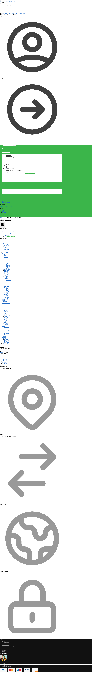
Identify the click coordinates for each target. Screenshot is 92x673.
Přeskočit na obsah (12, 1)
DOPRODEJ (6, 327)
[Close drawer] (0, 3)
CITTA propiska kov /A (6, 235)
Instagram (4, 212)
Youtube (3, 211)
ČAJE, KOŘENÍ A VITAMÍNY (7, 305)
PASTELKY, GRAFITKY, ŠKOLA (6, 274)
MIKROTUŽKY (7, 269)
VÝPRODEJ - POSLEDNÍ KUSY (5, 336)
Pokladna (4, 78)
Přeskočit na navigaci (4, 1)
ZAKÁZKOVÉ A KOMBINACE (7, 298)
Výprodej (4, 326)
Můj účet (3, 16)
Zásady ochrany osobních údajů (8, 646)
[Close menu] (0, 0)
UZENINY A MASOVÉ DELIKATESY (7, 317)
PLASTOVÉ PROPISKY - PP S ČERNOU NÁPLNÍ (8, 281)
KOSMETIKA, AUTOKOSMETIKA (8, 315)
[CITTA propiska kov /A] (24, 231)
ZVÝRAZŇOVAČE (5, 343)
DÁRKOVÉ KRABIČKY (6, 245)
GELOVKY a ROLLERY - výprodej (6, 329)
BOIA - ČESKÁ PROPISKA (8, 289)
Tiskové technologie (6, 643)
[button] (1, 142)
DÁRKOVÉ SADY (6, 255)
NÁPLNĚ (6, 248)
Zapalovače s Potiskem (18, 170)
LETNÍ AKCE (4, 300)
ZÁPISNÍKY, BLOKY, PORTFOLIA (6, 250)
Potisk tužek (4, 360)
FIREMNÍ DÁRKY (6, 310)
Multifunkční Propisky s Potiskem (6, 271)
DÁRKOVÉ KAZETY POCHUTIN (6, 308)
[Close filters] (0, 365)
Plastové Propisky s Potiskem (6, 277)
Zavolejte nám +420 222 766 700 (6, 206)
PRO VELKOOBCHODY (8, 284)
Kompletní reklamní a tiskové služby (7, 666)
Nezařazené (4, 301)
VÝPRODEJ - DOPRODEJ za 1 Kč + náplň (7, 333)
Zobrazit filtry (3, 227)
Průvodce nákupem (5, 642)
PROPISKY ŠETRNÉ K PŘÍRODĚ (6, 286)
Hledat (14, 14)
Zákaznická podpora (6, 202)
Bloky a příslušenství (6, 243)
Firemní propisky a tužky (6, 233)
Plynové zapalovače (10, 170)
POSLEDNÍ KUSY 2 (6, 331)
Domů (1, 217)
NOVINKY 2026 (5, 302)
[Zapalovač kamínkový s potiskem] (34, 168)
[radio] (36, 174)
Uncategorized (5, 363)
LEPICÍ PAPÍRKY (6, 247)
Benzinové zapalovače (6, 340)
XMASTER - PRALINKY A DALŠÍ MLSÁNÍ (7, 324)
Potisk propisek (5, 359)
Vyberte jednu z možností (30, 173)
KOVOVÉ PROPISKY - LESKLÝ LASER (8, 267)
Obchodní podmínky (6, 77)
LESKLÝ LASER (5, 299)
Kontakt (3, 644)
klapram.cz (2, 352)
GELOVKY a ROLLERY (6, 257)
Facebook (4, 210)
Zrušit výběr (11, 180)
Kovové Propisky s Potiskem (17, 233)
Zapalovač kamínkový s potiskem (12, 172)
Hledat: (1, 14)
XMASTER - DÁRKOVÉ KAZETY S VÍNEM (6, 321)
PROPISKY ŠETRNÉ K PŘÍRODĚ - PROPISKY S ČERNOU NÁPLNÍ (6, 294)
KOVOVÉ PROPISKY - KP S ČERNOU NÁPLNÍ (8, 263)
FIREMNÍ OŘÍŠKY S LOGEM (6, 312)
